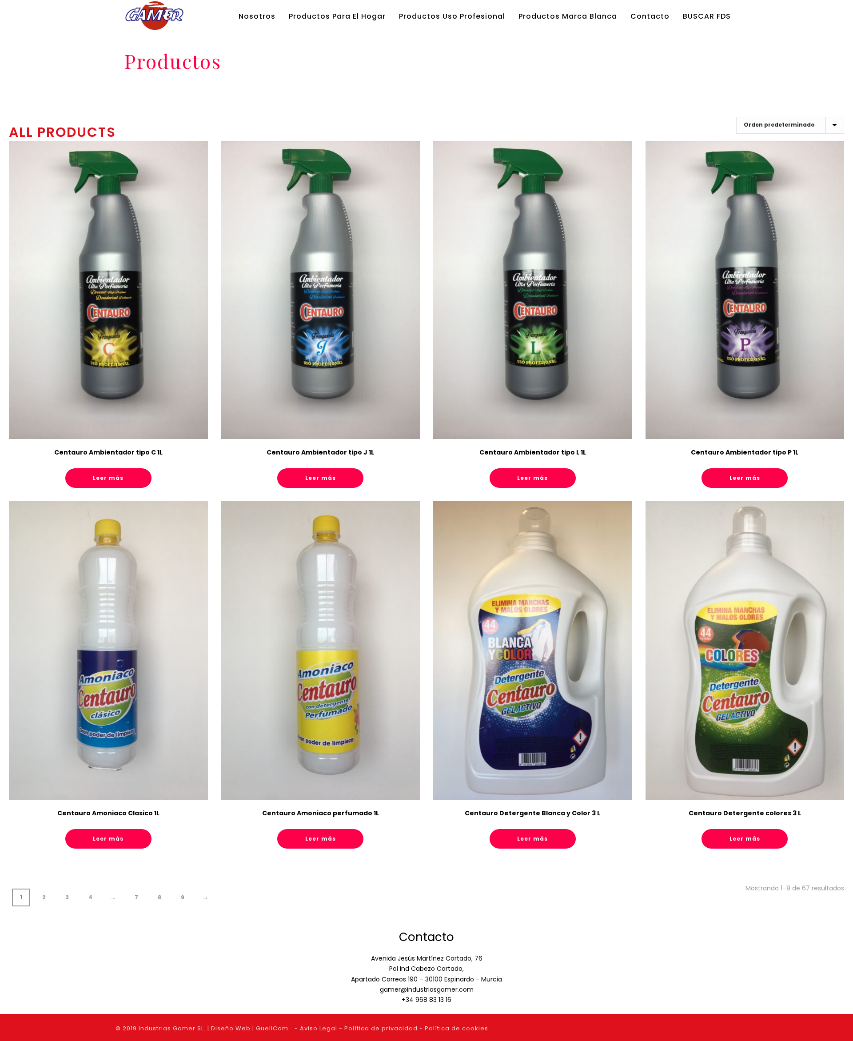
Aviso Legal (318, 1028)
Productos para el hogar (337, 16)
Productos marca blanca (567, 16)
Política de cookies (456, 1028)
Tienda (676, 86)
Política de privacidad (381, 1028)
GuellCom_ (274, 1028)
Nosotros (257, 16)
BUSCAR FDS (707, 16)
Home (653, 86)
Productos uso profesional (452, 16)
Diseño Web (231, 1028)
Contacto (650, 16)
